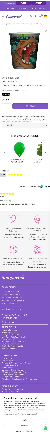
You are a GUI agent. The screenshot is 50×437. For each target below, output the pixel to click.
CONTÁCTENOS (9, 287)
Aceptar (24, 420)
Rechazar (24, 426)
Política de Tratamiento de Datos (16, 363)
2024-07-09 (4, 196)
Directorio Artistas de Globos (14, 337)
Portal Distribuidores (11, 391)
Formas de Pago (9, 361)
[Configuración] (45, 16)
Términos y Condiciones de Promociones (19, 379)
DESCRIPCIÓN (8, 125)
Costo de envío (19, 85)
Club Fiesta (7, 358)
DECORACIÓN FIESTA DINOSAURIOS (17, 24)
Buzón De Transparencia (12, 346)
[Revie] (45, 186)
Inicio (4, 24)
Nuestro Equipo (8, 332)
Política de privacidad (29, 414)
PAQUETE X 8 (6, 94)
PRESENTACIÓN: (14, 90)
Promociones (7, 367)
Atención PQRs (8, 348)
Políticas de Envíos (10, 365)
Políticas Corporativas (11, 344)
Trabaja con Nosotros (11, 334)
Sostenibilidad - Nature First (14, 341)
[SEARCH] (31, 16)
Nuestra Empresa (9, 330)
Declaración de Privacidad (13, 374)
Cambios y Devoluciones (12, 370)
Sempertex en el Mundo (12, 389)
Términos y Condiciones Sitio (14, 372)
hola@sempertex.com (11, 309)
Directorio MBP (8, 339)
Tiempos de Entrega (10, 376)
